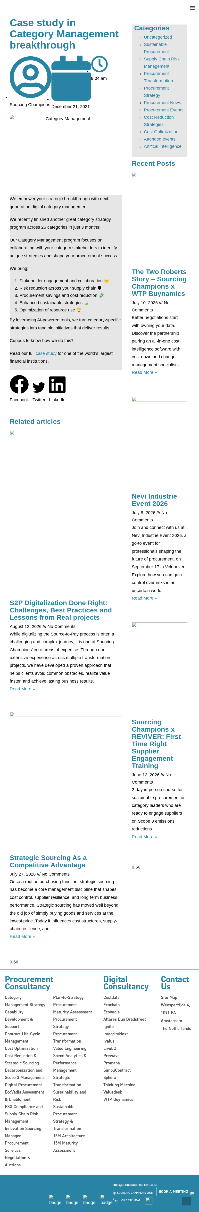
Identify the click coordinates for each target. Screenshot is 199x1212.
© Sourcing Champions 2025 (133, 1193)
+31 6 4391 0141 (130, 1200)
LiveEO (109, 1048)
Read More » (22, 688)
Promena (111, 1063)
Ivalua (109, 1041)
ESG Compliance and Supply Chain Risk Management (24, 1114)
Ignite (108, 1026)
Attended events (159, 139)
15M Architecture (69, 1136)
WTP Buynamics (118, 1099)
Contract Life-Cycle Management (22, 1037)
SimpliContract (117, 1070)
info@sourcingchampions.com (135, 1185)
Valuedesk (112, 1092)
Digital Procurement (23, 1085)
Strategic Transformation (67, 1081)
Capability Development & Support (19, 1019)
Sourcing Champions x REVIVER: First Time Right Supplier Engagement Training (156, 743)
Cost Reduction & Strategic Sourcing (22, 1059)
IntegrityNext (115, 1034)
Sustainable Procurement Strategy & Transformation (67, 1117)
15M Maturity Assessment (65, 1146)
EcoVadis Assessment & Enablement (24, 1095)
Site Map (169, 997)
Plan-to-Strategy (68, 997)
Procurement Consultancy (29, 982)
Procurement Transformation (67, 1037)
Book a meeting (173, 1191)
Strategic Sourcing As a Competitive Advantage (48, 861)
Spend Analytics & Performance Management (70, 1063)
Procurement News (162, 102)
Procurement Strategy (65, 1022)
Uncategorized (158, 37)
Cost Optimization (161, 131)
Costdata (111, 997)
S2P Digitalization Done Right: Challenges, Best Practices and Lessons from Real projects (61, 610)
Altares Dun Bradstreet (124, 1019)
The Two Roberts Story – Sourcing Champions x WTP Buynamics (159, 282)
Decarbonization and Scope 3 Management (24, 1073)
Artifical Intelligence (163, 146)
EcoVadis (111, 1012)
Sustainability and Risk (69, 1095)
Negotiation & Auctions (17, 1161)
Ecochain (111, 1005)
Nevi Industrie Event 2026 (154, 500)
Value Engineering (69, 1048)
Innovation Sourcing (23, 1128)
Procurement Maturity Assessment (72, 1008)
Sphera (109, 1077)
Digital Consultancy (126, 982)
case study (46, 353)
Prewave (111, 1056)
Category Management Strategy (25, 1001)
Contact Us (175, 982)
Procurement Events (163, 110)
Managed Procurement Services (17, 1143)
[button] (19, 389)
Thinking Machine (119, 1085)
